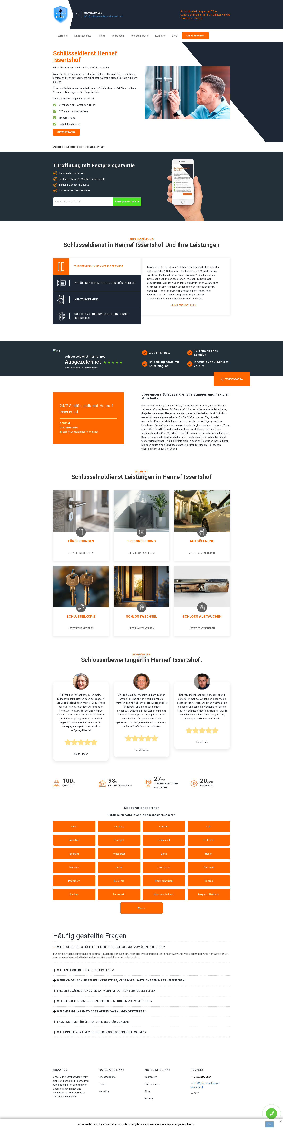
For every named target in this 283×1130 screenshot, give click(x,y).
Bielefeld (119, 881)
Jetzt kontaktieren (183, 305)
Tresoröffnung (141, 541)
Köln (208, 826)
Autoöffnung (202, 541)
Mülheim (74, 867)
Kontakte (160, 35)
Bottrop (209, 881)
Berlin (74, 826)
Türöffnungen (81, 541)
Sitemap (149, 1098)
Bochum (74, 853)
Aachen (74, 894)
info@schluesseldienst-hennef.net (103, 16)
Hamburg (119, 826)
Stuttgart (119, 840)
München (164, 826)
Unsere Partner (140, 35)
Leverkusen (164, 867)
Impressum (118, 35)
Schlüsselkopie (80, 616)
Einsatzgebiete (82, 35)
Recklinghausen (164, 881)
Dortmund (208, 840)
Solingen (209, 867)
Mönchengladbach (164, 894)
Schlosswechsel (141, 616)
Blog (174, 35)
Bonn (164, 853)
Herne (119, 867)
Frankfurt (74, 840)
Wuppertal (119, 853)
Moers (141, 908)
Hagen (208, 853)
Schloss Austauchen (202, 616)
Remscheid (119, 894)
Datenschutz (152, 1084)
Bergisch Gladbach (208, 894)
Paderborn (74, 881)
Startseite (62, 35)
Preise (101, 35)
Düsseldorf (164, 840)
